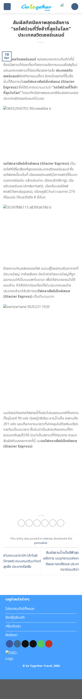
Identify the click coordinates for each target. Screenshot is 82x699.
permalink (40, 543)
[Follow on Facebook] (9, 644)
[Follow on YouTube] (48, 644)
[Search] (74, 6)
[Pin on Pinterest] (52, 523)
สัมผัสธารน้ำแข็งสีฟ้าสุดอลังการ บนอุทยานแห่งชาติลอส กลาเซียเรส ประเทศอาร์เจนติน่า (61, 561)
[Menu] (7, 6)
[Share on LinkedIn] (60, 523)
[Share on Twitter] (37, 523)
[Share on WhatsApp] (21, 523)
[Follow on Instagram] (17, 644)
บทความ (48, 538)
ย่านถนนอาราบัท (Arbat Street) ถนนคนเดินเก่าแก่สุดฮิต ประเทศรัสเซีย (22, 561)
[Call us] (41, 644)
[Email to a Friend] (45, 523)
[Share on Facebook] (29, 523)
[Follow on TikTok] (25, 644)
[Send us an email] (33, 644)
